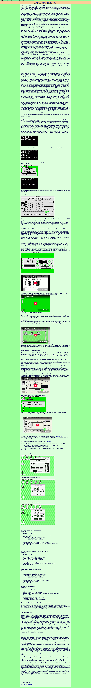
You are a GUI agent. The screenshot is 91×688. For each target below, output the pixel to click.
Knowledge (31, 0)
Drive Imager (59, 436)
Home (8, 0)
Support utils (25, 0)
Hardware (11, 0)
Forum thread (47, 602)
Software (16, 0)
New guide (48, 441)
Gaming (20, 0)
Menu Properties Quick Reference (27, 684)
